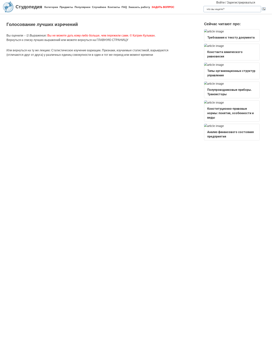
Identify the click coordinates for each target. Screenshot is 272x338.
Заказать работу (139, 7)
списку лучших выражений (42, 40)
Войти (220, 2)
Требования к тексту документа (231, 37)
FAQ (124, 7)
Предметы (66, 7)
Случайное (99, 7)
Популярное (82, 7)
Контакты (114, 7)
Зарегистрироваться (241, 2)
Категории (51, 7)
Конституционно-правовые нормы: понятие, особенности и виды (230, 113)
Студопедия (29, 6)
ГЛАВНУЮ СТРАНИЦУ (112, 40)
